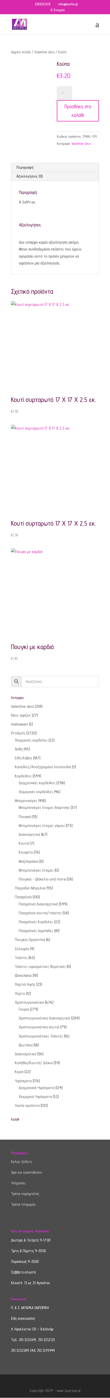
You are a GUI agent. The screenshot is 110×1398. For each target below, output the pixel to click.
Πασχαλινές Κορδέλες (36, 921)
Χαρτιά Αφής (25, 984)
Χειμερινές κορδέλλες (36, 791)
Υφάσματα (23, 1080)
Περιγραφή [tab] (25, 167)
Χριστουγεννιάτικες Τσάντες (41, 1036)
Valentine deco (44, 52)
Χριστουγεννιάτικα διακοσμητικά (44, 1018)
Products (18, 733)
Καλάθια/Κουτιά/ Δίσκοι (34, 1062)
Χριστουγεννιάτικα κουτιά (39, 1027)
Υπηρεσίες (18, 1183)
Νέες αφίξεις (21, 715)
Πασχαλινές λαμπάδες (36, 930)
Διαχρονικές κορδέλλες (37, 782)
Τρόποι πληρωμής (23, 1204)
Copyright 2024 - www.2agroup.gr (55, 1390)
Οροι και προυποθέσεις (26, 1172)
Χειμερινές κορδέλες (31, 740)
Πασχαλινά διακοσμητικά (38, 904)
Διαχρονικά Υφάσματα (36, 1087)
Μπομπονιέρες (26, 800)
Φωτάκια (26, 1045)
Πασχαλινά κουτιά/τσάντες (40, 912)
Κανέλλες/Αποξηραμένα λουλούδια (43, 766)
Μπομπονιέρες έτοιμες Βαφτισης (44, 807)
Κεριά (19, 1071)
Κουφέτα (26, 852)
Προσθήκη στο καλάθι (77, 110)
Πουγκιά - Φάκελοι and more (42, 879)
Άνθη (19, 749)
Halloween (19, 724)
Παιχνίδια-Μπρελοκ (30, 888)
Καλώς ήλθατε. (21, 1161)
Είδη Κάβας (23, 758)
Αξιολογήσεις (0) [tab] (29, 176)
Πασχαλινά (23, 896)
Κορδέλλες (23, 776)
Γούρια (24, 1009)
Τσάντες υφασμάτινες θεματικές (40, 966)
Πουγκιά (25, 816)
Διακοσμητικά (29, 834)
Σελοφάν (22, 948)
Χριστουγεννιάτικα (29, 1002)
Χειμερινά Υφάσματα (35, 1096)
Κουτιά (24, 843)
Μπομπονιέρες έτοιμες (36, 870)
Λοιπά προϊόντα (27, 1105)
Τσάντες (21, 957)
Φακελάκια (23, 975)
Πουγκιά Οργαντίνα (30, 939)
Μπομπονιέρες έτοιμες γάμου (42, 825)
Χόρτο (20, 993)
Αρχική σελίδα (21, 52)
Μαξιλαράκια (28, 861)
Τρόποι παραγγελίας (25, 1193)
